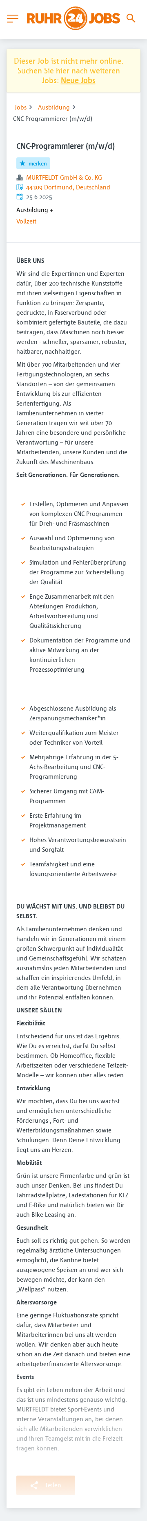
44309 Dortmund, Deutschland (68, 187)
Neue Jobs (78, 80)
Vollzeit (26, 221)
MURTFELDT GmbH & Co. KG (64, 177)
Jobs (21, 107)
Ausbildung (54, 107)
